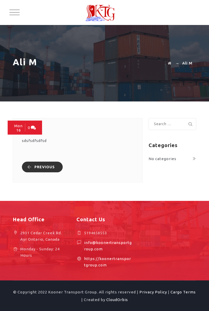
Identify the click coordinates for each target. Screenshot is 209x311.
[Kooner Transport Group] (104, 12)
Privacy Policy (153, 292)
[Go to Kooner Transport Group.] (170, 63)
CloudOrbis (117, 299)
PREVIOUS (44, 167)
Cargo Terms (183, 292)
